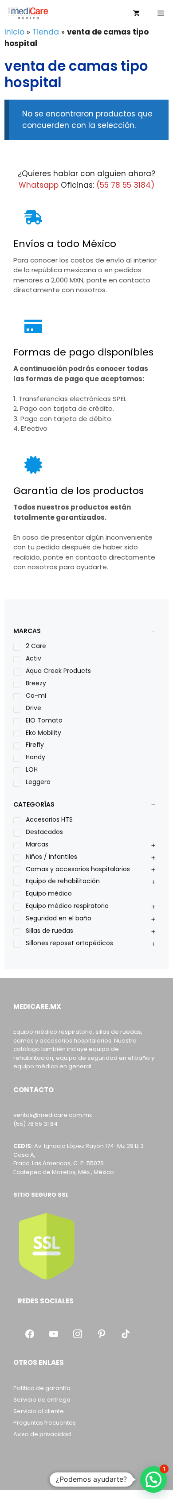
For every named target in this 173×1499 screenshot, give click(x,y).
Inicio (14, 32)
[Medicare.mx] (27, 13)
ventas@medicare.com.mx (52, 1115)
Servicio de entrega (42, 1399)
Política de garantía (42, 1388)
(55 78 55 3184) (125, 185)
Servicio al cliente (38, 1411)
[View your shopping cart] (136, 13)
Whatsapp (39, 185)
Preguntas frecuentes (44, 1422)
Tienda (45, 32)
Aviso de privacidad (42, 1434)
